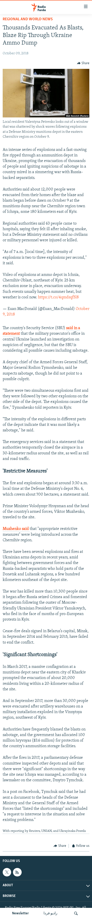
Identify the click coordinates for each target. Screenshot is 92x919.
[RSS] (17, 872)
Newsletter (20, 913)
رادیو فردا (50, 913)
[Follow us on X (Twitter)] (7, 872)
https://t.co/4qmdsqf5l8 (58, 297)
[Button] (83, 63)
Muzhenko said (16, 529)
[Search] (76, 913)
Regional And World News (28, 19)
